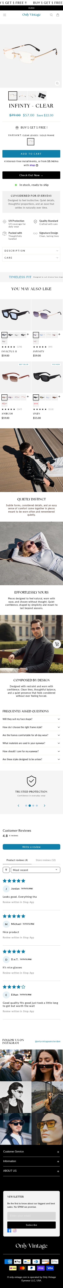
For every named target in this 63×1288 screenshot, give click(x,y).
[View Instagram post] (16, 1065)
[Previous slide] (18, 805)
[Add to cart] (27, 334)
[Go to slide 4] (37, 806)
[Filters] (6, 870)
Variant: (31, 135)
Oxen (36, 413)
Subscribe (31, 1225)
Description (15, 250)
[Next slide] (44, 805)
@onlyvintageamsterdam (48, 1041)
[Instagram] (15, 1230)
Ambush (7, 413)
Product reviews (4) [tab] (17, 860)
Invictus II (9, 351)
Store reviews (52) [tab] (46, 860)
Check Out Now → (31, 175)
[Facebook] (9, 1230)
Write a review (31, 846)
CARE (9, 257)
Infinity (38, 351)
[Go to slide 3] (33, 805)
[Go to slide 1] (26, 806)
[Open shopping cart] (57, 644)
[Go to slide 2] (30, 806)
